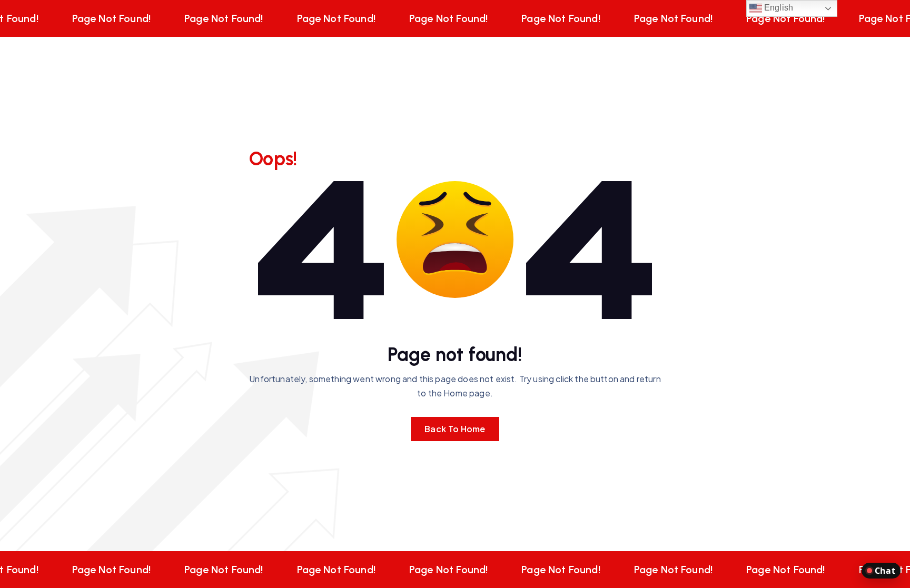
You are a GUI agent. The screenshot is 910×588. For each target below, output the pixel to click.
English (777, 7)
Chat (885, 570)
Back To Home (455, 428)
